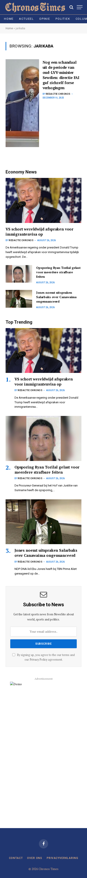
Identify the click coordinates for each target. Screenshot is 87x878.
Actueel (26, 18)
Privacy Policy (38, 659)
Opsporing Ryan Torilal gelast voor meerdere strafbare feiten (58, 272)
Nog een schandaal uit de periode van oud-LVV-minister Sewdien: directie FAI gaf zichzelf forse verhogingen (61, 75)
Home (9, 18)
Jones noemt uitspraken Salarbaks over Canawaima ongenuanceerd (56, 296)
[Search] (71, 7)
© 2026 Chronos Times (43, 869)
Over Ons (34, 858)
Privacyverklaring (62, 858)
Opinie (44, 18)
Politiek (63, 18)
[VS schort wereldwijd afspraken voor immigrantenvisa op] (43, 200)
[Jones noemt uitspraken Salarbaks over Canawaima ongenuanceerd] (19, 298)
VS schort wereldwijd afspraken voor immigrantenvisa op (39, 231)
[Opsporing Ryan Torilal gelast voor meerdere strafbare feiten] (19, 274)
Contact (16, 858)
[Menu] (80, 7)
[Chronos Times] (34, 7)
